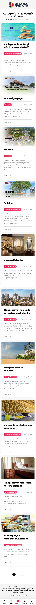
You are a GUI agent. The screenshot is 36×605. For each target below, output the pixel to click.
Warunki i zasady (18, 592)
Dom (7, 19)
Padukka (8, 203)
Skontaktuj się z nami (12, 591)
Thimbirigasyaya (13, 98)
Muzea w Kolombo (13, 260)
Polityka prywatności (27, 591)
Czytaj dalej (7, 71)
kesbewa (8, 149)
